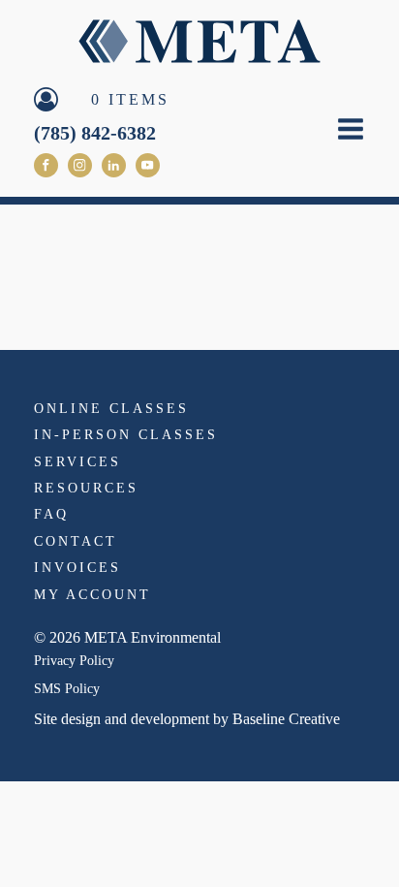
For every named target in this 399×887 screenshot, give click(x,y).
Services (77, 462)
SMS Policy (67, 688)
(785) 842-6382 (95, 132)
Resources (86, 488)
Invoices (77, 567)
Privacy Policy (74, 660)
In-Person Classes (126, 435)
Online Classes (111, 408)
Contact (75, 541)
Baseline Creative (286, 719)
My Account (92, 594)
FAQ (51, 514)
